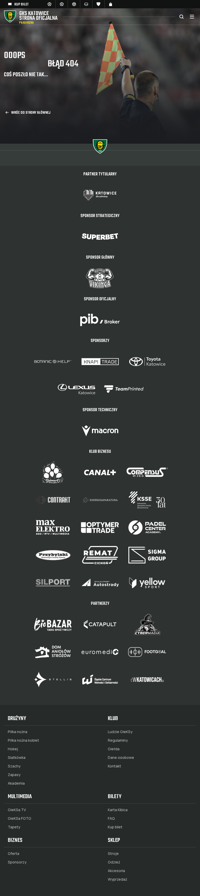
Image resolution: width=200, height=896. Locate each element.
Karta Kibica (118, 810)
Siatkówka (17, 757)
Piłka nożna (17, 731)
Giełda (114, 749)
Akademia (16, 783)
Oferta (13, 853)
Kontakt (114, 766)
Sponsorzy (17, 862)
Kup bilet (115, 827)
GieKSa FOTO (19, 818)
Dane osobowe (121, 757)
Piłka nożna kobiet (23, 740)
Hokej (13, 749)
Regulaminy (118, 740)
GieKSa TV (17, 810)
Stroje (113, 853)
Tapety (14, 827)
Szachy (14, 766)
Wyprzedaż (117, 879)
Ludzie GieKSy (120, 731)
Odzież (114, 862)
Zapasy (14, 774)
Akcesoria (116, 870)
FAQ (111, 818)
